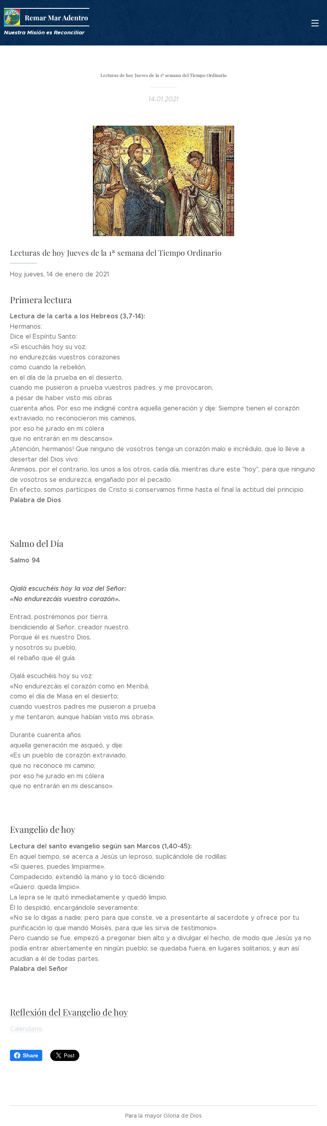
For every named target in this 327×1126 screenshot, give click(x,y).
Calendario (26, 1029)
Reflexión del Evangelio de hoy (69, 1012)
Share (30, 1055)
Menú (315, 23)
